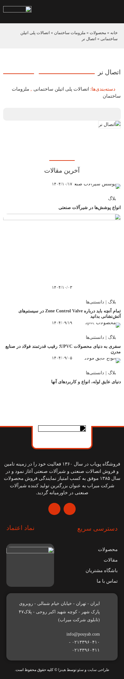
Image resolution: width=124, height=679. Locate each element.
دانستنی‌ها (95, 302)
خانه (114, 32)
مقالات (111, 560)
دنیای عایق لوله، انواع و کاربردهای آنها (86, 381)
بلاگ (112, 198)
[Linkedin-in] (54, 509)
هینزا (62, 670)
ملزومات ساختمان (70, 32)
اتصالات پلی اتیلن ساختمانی (61, 89)
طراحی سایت (98, 670)
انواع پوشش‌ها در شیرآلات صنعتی (90, 207)
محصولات (98, 32)
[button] (79, 12)
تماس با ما (107, 581)
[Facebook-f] (70, 509)
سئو (80, 670)
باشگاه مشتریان (102, 570)
